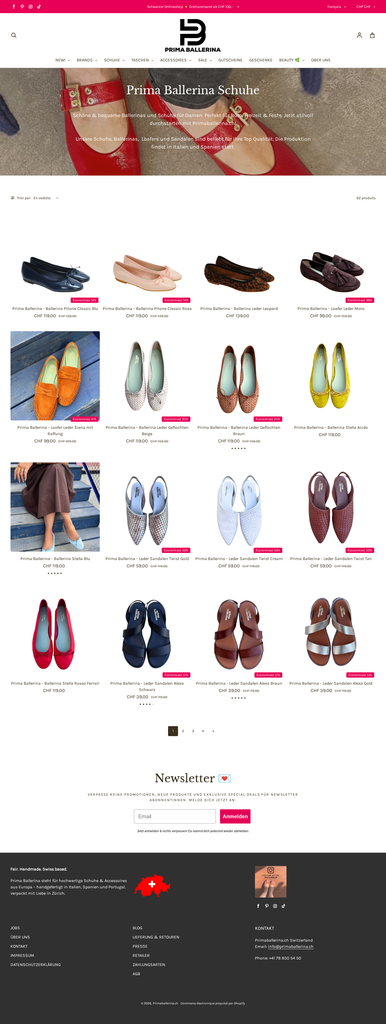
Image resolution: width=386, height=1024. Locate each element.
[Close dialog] (286, 468)
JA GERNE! (142, 537)
